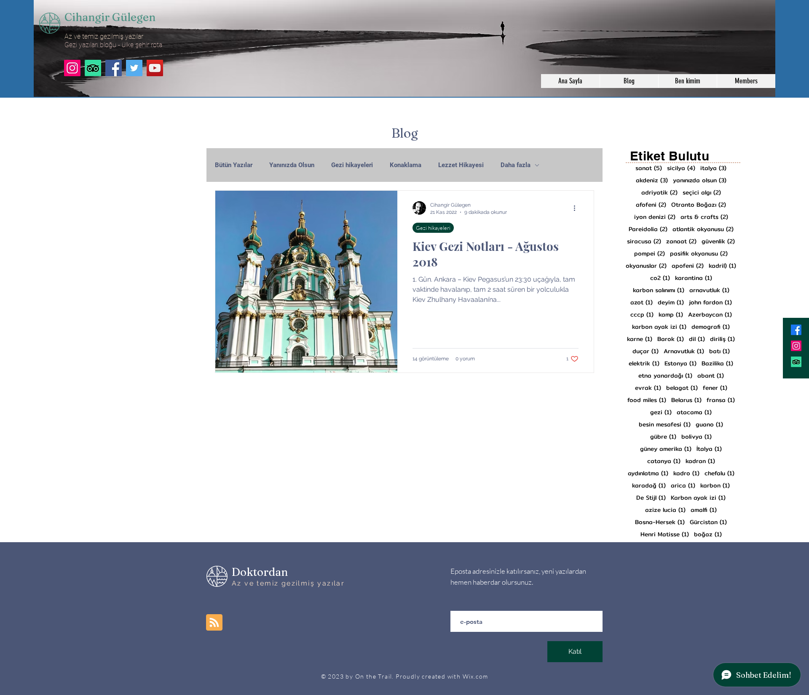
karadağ (649, 485)
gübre (663, 436)
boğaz (708, 534)
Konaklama (405, 165)
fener (715, 387)
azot (641, 302)
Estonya (680, 363)
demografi (710, 326)
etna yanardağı (665, 375)
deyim (671, 302)
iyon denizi (654, 217)
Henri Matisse (664, 534)
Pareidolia (648, 229)
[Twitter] (134, 68)
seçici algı (702, 192)
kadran (700, 461)
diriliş (722, 339)
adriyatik (659, 192)
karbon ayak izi (659, 326)
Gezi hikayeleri (352, 165)
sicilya (681, 168)
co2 (660, 278)
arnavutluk (709, 290)
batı (719, 351)
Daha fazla (515, 165)
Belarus (686, 400)
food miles (646, 400)
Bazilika (717, 363)
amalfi (704, 510)
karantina (693, 278)
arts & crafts (704, 217)
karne (639, 339)
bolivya (696, 436)
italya (713, 168)
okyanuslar (646, 265)
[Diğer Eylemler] (577, 208)
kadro (686, 473)
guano (709, 424)
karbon (715, 485)
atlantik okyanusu (703, 229)
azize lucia (665, 510)
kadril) (722, 265)
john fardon (710, 302)
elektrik (644, 363)
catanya (663, 461)
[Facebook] (113, 68)
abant (710, 375)
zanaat (681, 241)
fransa (721, 400)
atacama (694, 412)
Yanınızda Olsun (291, 165)
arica (683, 485)
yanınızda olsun (699, 180)
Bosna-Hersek (660, 522)
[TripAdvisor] (93, 68)
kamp (671, 314)
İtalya (709, 449)
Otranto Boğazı (698, 204)
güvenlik (718, 241)
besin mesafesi (665, 424)
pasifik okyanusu (699, 253)
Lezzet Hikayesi (461, 165)
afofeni (651, 204)
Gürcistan (708, 522)
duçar (645, 351)
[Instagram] (72, 68)
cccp (642, 314)
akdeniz (652, 180)
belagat (682, 387)
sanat (648, 168)
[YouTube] (155, 68)
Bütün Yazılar (233, 165)
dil (697, 339)
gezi (661, 412)
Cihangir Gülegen (109, 17)
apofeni (688, 265)
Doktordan (260, 572)
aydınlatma (648, 473)
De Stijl (651, 497)
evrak (648, 387)
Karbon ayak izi (698, 497)
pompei (649, 253)
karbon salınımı (658, 290)
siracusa (644, 241)
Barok (670, 339)
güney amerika (665, 449)
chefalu (719, 473)
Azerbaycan (710, 314)
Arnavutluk (684, 351)
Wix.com (475, 676)
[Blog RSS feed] (214, 622)
